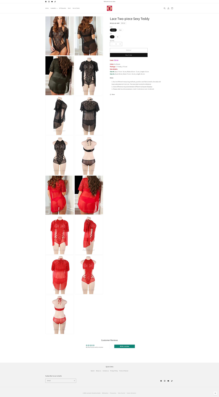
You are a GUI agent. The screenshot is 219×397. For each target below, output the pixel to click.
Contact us (106, 371)
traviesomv (88, 393)
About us (98, 371)
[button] (54, 8)
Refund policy (105, 393)
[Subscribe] (74, 381)
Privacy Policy (114, 371)
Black (114, 30)
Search (93, 371)
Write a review (124, 346)
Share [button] (113, 94)
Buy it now (128, 55)
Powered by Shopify (96, 393)
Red (121, 30)
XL (118, 37)
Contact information (131, 393)
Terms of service (121, 393)
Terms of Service (123, 371)
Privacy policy (113, 393)
